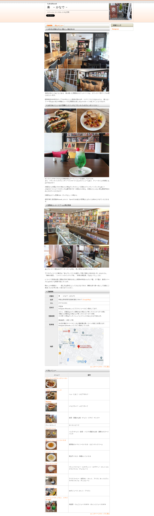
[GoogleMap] (87, 299)
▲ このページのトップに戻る (100, 367)
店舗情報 (49, 25)
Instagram (115, 29)
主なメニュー (59, 25)
